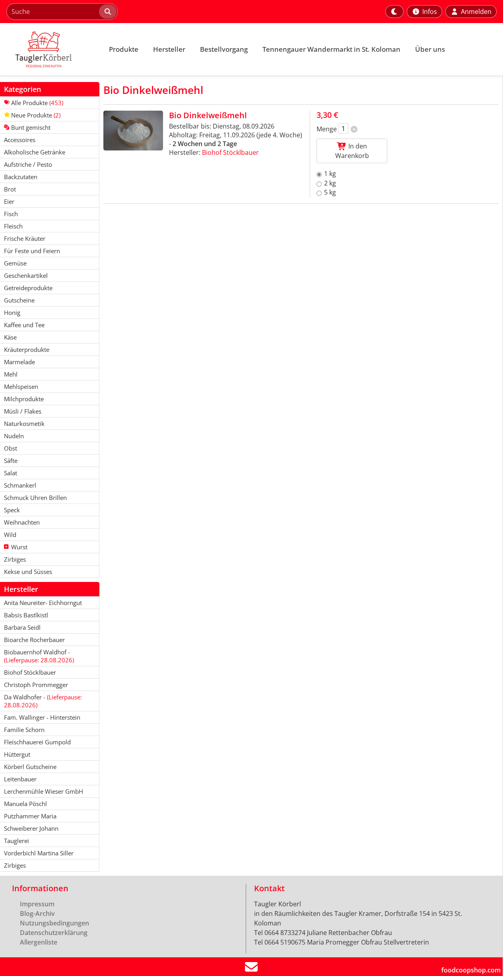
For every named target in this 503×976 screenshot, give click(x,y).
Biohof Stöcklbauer (230, 152)
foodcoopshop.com (471, 970)
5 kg (330, 192)
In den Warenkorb (352, 151)
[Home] (50, 49)
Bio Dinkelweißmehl (208, 115)
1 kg (330, 173)
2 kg (330, 183)
